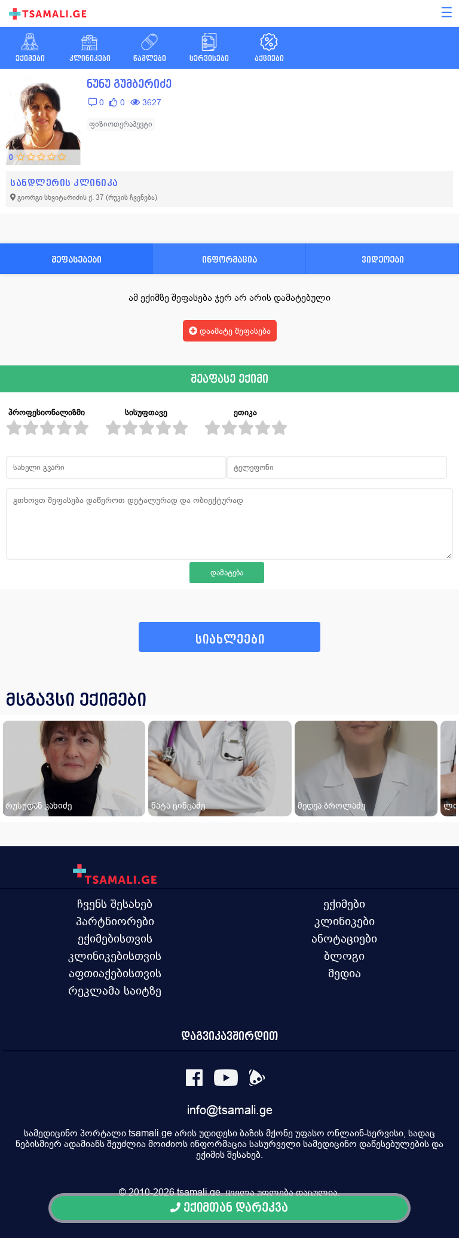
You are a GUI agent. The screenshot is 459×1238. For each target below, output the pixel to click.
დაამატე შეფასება (234, 331)
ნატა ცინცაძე (178, 805)
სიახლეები (230, 639)
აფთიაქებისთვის (115, 973)
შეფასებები (76, 259)
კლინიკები (344, 921)
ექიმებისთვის (115, 938)
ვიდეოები (383, 259)
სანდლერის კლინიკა (64, 183)
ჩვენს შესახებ (114, 903)
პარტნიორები (115, 921)
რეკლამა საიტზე (114, 990)
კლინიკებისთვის (114, 955)
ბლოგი (344, 955)
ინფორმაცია (229, 259)
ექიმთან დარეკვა (234, 1208)
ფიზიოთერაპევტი (120, 124)
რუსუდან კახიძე (38, 805)
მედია (344, 973)
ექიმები (344, 903)
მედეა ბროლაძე (331, 805)
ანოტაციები (344, 938)
